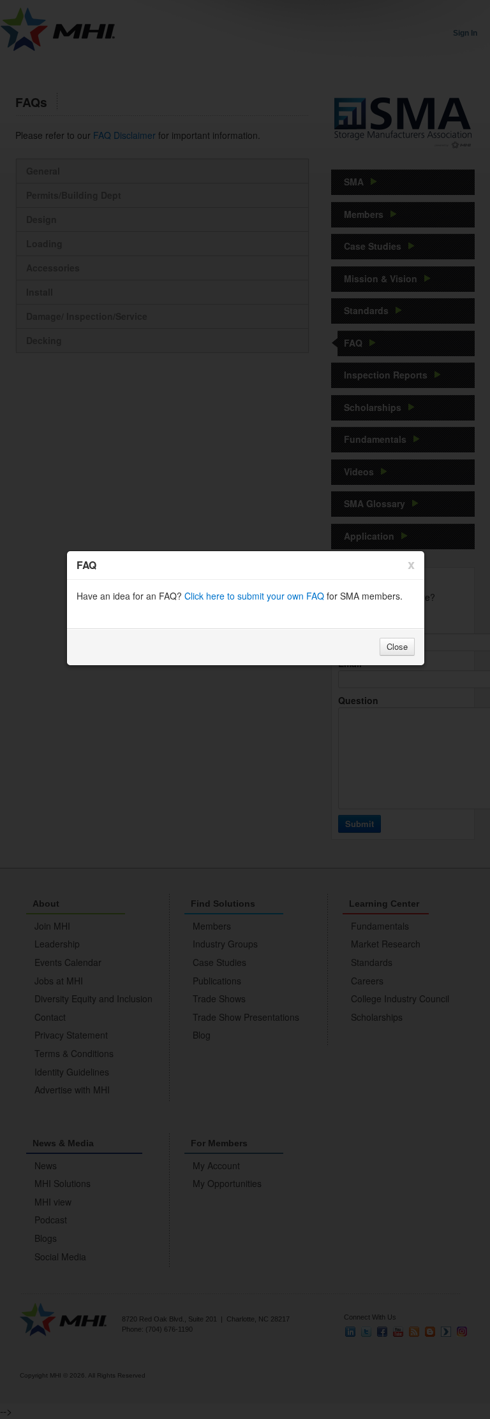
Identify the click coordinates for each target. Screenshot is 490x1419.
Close (397, 646)
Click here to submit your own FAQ (254, 595)
